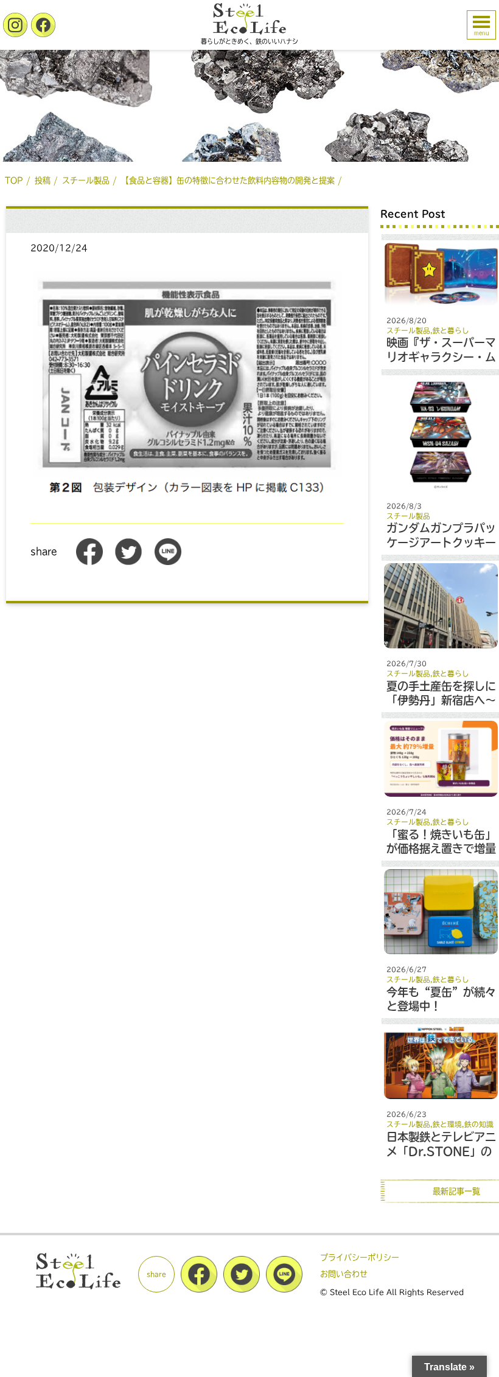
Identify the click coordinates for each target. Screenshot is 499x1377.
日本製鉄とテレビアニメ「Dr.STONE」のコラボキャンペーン (441, 1151)
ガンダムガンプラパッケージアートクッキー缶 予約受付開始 (441, 542)
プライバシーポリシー (359, 1257)
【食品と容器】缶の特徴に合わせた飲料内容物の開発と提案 (228, 180)
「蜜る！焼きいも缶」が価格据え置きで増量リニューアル (441, 849)
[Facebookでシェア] (89, 562)
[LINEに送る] (168, 562)
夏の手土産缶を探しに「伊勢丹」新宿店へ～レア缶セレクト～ (441, 700)
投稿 (43, 180)
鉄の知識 (479, 1124)
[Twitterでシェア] (128, 562)
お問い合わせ (344, 1274)
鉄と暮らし (451, 330)
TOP (14, 180)
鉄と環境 (447, 1124)
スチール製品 (86, 180)
